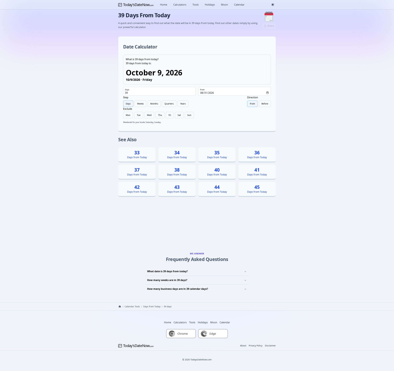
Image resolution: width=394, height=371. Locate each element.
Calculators (179, 4)
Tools (196, 4)
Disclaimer (270, 345)
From (202, 89)
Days (127, 89)
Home (163, 4)
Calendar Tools (132, 306)
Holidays (210, 4)
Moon (224, 4)
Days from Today (151, 306)
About (243, 345)
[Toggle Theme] (273, 5)
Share (270, 26)
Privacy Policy (255, 345)
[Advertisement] (197, 225)
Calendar (239, 4)
